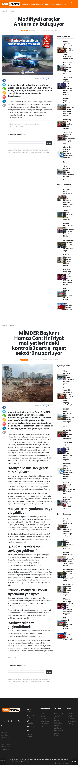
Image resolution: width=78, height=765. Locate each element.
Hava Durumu (58, 713)
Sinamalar (57, 725)
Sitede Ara (71, 713)
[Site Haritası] (2, 725)
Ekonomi (39, 4)
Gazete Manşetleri (57, 734)
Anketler (70, 716)
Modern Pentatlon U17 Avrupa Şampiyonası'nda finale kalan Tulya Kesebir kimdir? (69, 229)
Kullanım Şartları (6, 744)
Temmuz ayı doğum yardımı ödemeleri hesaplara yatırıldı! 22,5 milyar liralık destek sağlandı (67, 86)
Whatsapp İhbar (6, 747)
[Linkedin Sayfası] (16, 721)
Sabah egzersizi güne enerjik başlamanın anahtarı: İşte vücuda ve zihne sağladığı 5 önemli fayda (68, 50)
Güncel (32, 4)
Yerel (42, 726)
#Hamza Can (12, 657)
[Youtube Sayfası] (12, 721)
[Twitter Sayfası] (5, 721)
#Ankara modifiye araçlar (16, 124)
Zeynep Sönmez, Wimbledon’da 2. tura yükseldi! (68, 215)
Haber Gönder (5, 749)
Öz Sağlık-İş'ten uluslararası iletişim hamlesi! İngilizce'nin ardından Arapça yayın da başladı (68, 198)
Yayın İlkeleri (5, 735)
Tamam (66, 763)
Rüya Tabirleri (72, 721)
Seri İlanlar (57, 728)
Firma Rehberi (58, 730)
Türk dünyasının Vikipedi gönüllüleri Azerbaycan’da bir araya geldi (68, 172)
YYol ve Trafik (58, 716)
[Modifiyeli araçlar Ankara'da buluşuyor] (27, 55)
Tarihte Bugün (58, 723)
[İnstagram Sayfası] (9, 721)
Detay (58, 763)
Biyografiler (71, 718)
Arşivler (32, 727)
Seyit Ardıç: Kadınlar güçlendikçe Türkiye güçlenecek (67, 124)
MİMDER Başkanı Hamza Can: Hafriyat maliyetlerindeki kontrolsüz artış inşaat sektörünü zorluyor (69, 107)
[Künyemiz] (28, 730)
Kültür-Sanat (50, 4)
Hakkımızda (4, 732)
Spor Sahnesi (61, 4)
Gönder (49, 143)
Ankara (25, 4)
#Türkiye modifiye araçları (16, 126)
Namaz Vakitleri (56, 719)
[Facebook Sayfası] (2, 721)
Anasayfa (5, 11)
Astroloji (70, 724)
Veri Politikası (5, 737)
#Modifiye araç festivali (32, 124)
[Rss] (19, 721)
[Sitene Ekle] (5, 725)
